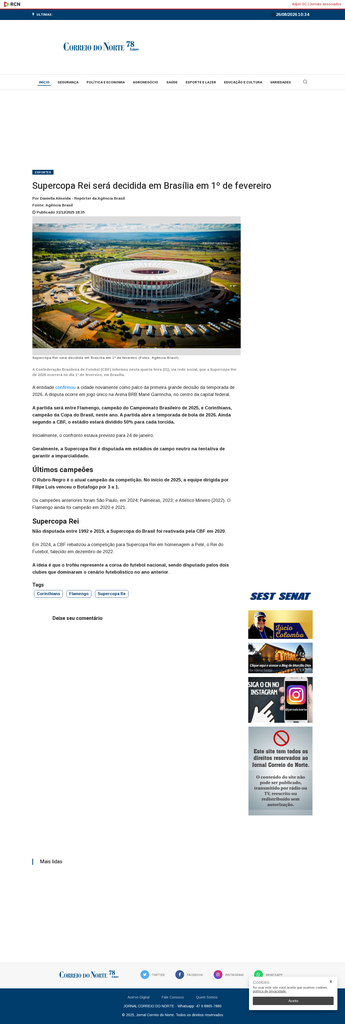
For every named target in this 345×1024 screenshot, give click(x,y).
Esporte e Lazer (201, 82)
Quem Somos (207, 997)
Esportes (43, 172)
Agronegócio (145, 82)
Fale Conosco (173, 997)
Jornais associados (325, 4)
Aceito (293, 1001)
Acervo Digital (139, 997)
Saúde (172, 82)
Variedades (280, 82)
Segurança (68, 82)
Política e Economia (106, 82)
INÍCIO (44, 82)
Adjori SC (299, 4)
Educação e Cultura (243, 82)
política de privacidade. (270, 991)
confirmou (66, 387)
